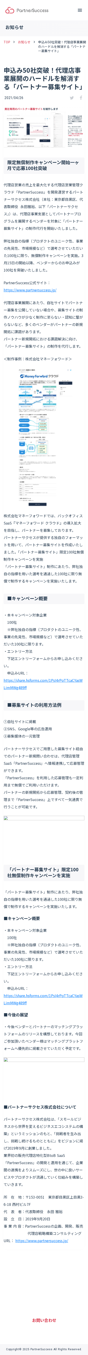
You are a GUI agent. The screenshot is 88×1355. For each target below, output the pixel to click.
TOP (7, 42)
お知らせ (24, 42)
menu (80, 10)
